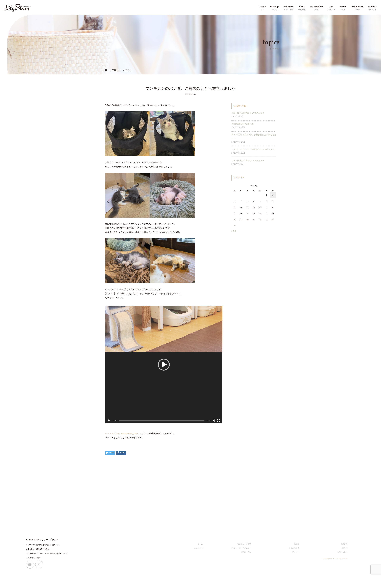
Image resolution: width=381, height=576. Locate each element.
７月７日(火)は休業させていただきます (247, 160)
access (342, 6)
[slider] (161, 420)
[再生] (108, 420)
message (274, 6)
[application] (163, 364)
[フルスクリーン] (218, 420)
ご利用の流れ (246, 552)
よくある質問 (294, 548)
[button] (164, 365)
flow (301, 6)
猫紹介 (296, 544)
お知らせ (344, 548)
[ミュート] (213, 420)
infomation (357, 6)
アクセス (295, 552)
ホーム (200, 544)
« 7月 (233, 231)
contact (372, 6)
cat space (288, 6)
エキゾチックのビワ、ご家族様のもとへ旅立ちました (253, 149)
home (262, 6)
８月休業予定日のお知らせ (242, 124)
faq (331, 6)
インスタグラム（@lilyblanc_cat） (122, 433)
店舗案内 (344, 544)
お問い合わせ (342, 552)
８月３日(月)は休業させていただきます (247, 113)
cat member (316, 6)
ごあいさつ (198, 548)
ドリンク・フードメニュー (241, 548)
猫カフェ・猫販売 (244, 544)
